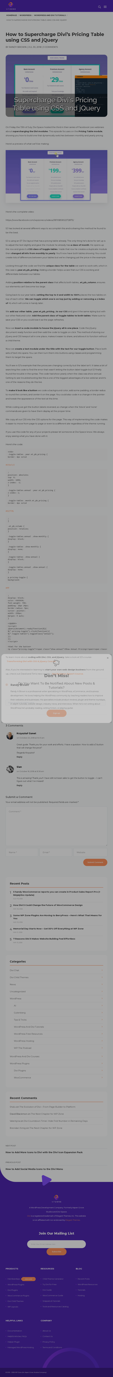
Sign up (56, 713)
